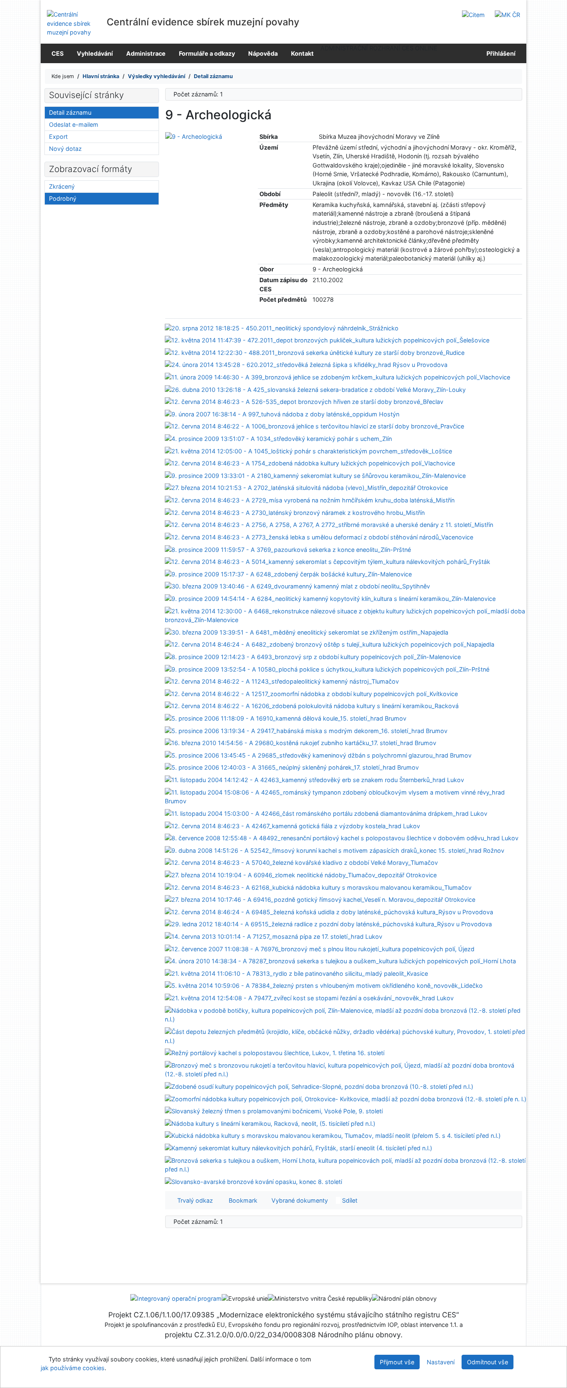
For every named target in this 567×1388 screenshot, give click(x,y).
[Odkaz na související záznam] (315, 136)
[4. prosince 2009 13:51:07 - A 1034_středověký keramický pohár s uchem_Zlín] (278, 438)
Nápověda (263, 53)
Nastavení (441, 1362)
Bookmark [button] (241, 1200)
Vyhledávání (95, 53)
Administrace (146, 53)
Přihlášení (500, 53)
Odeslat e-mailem (73, 124)
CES (57, 53)
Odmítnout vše (487, 1362)
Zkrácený (62, 186)
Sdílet (348, 1200)
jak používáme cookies (73, 1367)
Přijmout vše (397, 1362)
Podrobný (62, 198)
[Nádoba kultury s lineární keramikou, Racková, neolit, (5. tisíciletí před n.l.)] (270, 1123)
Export (58, 136)
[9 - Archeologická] (193, 135)
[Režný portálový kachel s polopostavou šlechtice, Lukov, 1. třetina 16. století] (274, 1052)
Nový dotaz (65, 148)
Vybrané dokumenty (299, 1200)
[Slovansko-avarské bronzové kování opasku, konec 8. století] (253, 1181)
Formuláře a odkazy (207, 53)
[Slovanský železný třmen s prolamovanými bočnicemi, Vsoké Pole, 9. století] (273, 1110)
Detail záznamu (70, 112)
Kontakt (302, 53)
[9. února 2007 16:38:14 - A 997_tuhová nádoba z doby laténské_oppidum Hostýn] (282, 413)
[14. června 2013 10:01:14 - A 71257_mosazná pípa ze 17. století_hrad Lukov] (273, 936)
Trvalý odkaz (193, 1200)
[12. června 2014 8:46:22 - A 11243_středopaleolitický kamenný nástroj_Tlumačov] (282, 680)
